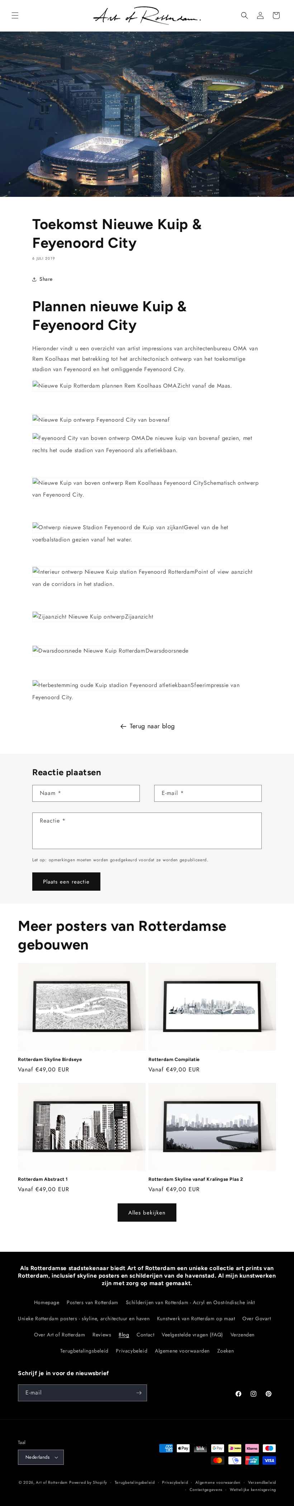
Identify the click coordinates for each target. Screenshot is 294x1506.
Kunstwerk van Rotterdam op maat (196, 1318)
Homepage (47, 1302)
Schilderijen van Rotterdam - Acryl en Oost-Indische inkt (190, 1302)
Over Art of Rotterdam (59, 1334)
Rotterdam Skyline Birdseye (50, 1059)
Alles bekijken (147, 1213)
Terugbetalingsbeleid (84, 1350)
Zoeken (225, 1350)
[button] (15, 15)
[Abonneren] (139, 1392)
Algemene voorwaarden (182, 1350)
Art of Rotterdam (51, 1482)
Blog (124, 1334)
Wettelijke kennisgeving (253, 1489)
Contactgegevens (206, 1489)
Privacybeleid (131, 1350)
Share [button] (46, 279)
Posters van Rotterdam (92, 1302)
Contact (145, 1334)
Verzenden (243, 1334)
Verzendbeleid (262, 1482)
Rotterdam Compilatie (174, 1059)
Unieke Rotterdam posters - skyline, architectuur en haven (84, 1318)
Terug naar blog (152, 726)
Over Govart (256, 1318)
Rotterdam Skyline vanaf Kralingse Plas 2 (195, 1179)
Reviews (102, 1334)
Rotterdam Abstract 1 (43, 1179)
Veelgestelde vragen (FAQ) (192, 1334)
